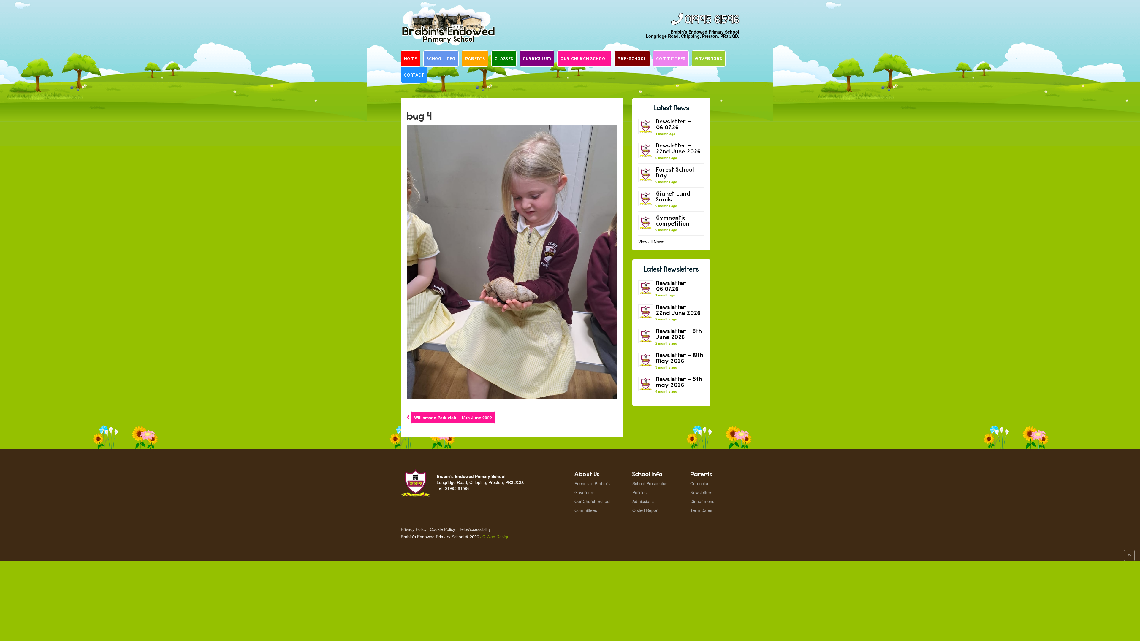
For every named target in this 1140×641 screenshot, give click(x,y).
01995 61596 (712, 19)
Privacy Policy (414, 529)
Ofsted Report (645, 510)
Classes (504, 58)
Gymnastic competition (673, 220)
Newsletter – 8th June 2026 (679, 333)
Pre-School (632, 58)
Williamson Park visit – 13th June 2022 (453, 418)
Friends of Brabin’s (592, 483)
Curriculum (537, 58)
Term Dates (701, 510)
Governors (708, 58)
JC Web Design (494, 537)
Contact (414, 74)
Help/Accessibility (474, 529)
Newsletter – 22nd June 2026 (678, 148)
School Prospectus (649, 483)
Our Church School (584, 58)
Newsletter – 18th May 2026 (680, 357)
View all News (651, 242)
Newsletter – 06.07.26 (673, 124)
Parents (475, 58)
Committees (670, 58)
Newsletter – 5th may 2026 (679, 381)
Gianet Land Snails (673, 196)
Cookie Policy (442, 529)
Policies (639, 492)
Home (410, 58)
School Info (441, 58)
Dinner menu (702, 501)
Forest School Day (675, 172)
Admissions (643, 501)
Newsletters (701, 492)
